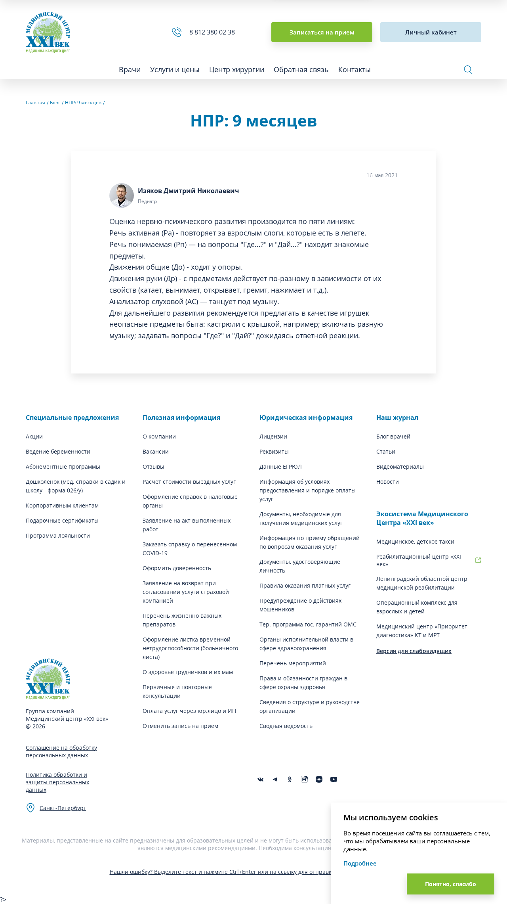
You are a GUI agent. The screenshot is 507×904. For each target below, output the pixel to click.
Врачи (130, 69)
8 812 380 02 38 (213, 32)
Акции (34, 436)
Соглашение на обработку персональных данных (61, 751)
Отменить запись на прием (180, 726)
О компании (159, 436)
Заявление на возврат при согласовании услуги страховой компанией (186, 591)
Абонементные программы (63, 466)
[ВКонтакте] (260, 779)
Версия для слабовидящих (414, 651)
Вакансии (156, 451)
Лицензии (273, 436)
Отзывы (153, 466)
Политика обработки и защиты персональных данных (57, 782)
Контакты (354, 69)
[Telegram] (275, 779)
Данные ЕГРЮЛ (280, 466)
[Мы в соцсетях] (289, 779)
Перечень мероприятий (292, 663)
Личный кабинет (431, 32)
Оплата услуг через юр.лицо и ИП (189, 710)
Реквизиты (274, 451)
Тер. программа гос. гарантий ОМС (307, 624)
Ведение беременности (58, 451)
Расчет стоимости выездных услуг (189, 481)
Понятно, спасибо (450, 884)
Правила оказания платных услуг (305, 585)
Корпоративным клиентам (62, 505)
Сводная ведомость (286, 726)
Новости (387, 481)
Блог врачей (393, 436)
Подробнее (360, 863)
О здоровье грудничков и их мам (188, 672)
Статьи (385, 451)
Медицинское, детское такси (415, 541)
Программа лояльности (58, 535)
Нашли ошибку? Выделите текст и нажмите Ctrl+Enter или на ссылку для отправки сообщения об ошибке (254, 871)
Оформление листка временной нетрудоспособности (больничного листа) (190, 648)
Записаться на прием (322, 32)
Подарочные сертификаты (62, 520)
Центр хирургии (236, 69)
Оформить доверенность (177, 568)
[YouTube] (333, 779)
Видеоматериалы (400, 466)
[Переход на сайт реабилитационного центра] (478, 560)
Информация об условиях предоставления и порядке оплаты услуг (307, 490)
